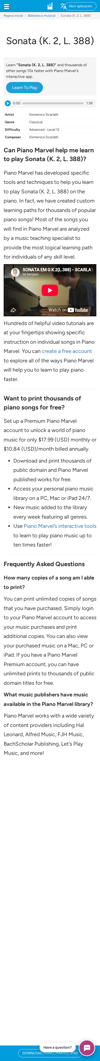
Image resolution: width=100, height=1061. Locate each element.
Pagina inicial (13, 16)
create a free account (67, 351)
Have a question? (57, 1047)
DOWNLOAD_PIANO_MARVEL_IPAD (50, 1053)
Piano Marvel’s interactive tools (60, 526)
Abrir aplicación (80, 6)
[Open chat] (87, 1048)
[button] (6, 6)
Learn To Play (24, 87)
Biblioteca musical (41, 16)
